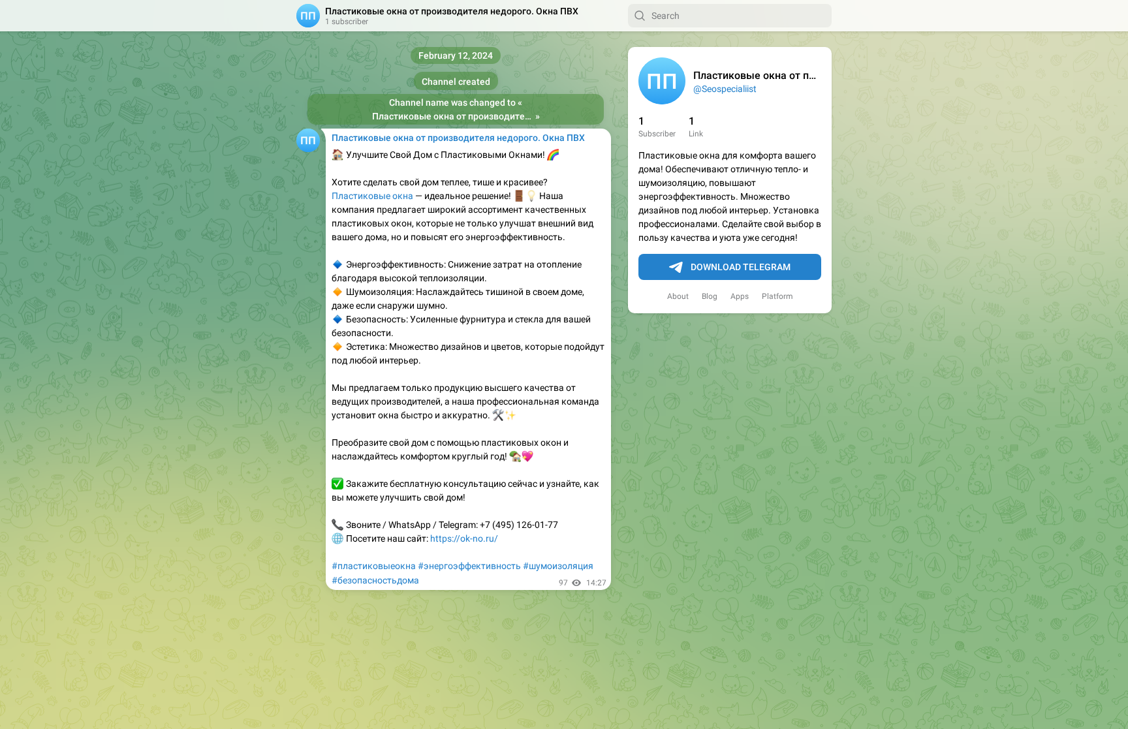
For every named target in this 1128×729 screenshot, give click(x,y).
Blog (709, 296)
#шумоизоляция (558, 566)
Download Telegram (741, 267)
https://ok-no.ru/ (464, 538)
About (678, 296)
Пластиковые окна (372, 196)
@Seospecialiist (725, 89)
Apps (739, 296)
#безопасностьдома (375, 580)
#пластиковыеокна (374, 566)
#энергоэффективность (469, 566)
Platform (777, 296)
